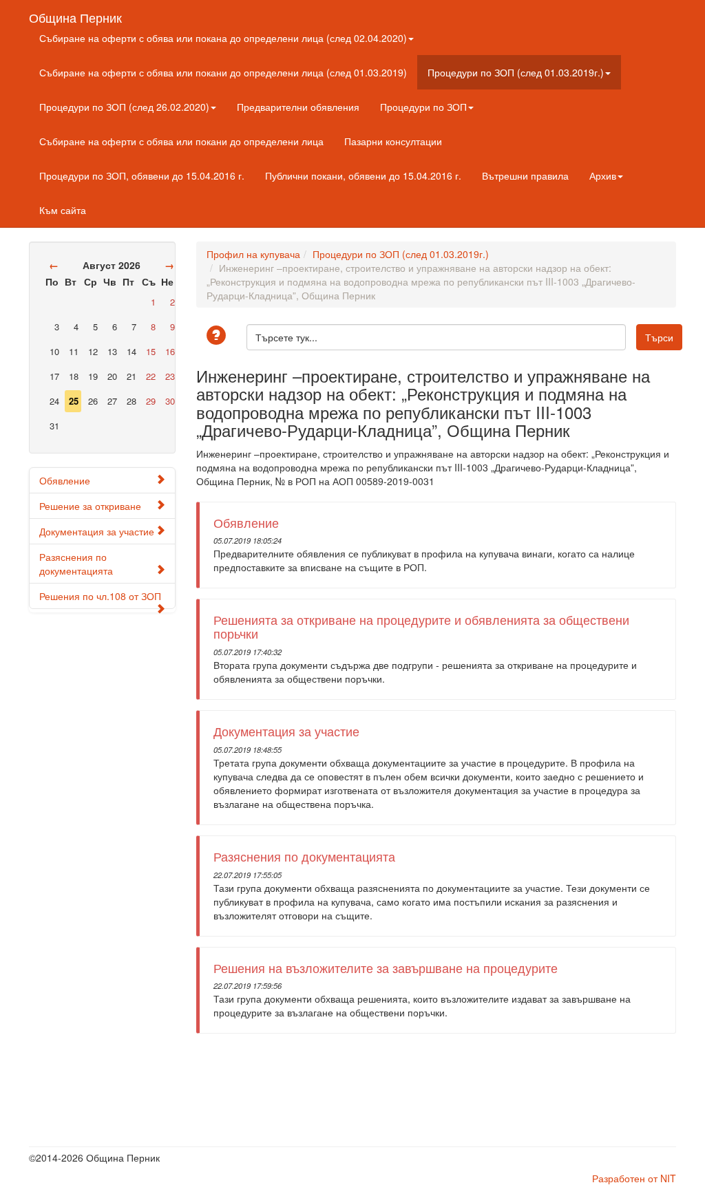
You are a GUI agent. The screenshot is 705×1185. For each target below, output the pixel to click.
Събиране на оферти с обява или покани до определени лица (181, 141)
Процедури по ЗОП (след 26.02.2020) (124, 107)
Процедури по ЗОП (423, 107)
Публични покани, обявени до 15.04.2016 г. (363, 175)
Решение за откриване (90, 506)
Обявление (64, 480)
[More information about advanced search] (218, 336)
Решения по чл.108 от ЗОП (100, 596)
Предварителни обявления (298, 107)
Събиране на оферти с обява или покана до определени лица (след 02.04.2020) (223, 38)
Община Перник (75, 14)
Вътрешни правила (525, 175)
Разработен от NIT (634, 1178)
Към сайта (62, 210)
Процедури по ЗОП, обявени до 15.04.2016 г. (141, 175)
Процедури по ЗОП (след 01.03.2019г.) (516, 72)
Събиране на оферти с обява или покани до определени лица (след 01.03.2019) (223, 72)
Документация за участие (96, 531)
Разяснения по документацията (76, 563)
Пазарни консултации (393, 141)
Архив (602, 175)
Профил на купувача (253, 254)
